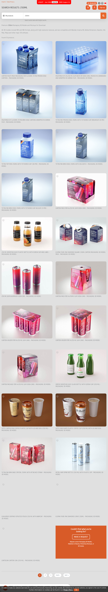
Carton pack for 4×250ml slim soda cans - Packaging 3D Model (78, 296)
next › (58, 575)
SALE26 (54, 2)
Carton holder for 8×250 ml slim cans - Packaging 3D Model (24, 340)
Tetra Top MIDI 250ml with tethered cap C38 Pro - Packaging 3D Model (25, 165)
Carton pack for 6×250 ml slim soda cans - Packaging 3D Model (79, 208)
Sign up (102, 7)
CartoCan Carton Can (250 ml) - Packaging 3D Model (21, 560)
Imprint (4, 2)
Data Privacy (10, 2)
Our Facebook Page (99, 3)
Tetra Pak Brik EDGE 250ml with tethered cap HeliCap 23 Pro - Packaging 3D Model (24, 209)
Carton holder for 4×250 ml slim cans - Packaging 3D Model (78, 340)
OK (76, 590)
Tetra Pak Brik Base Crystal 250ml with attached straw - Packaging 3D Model (26, 473)
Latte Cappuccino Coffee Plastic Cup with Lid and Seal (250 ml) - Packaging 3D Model (25, 429)
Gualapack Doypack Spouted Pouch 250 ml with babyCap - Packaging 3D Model (26, 518)
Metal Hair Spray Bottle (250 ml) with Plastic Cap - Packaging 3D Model (79, 473)
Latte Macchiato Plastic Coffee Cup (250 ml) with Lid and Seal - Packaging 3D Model (79, 429)
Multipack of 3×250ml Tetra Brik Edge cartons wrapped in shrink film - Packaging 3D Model (26, 121)
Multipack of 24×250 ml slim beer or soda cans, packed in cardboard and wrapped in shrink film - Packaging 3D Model (81, 77)
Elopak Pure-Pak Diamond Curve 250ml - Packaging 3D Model (78, 516)
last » (67, 575)
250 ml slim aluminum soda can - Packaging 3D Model (21, 296)
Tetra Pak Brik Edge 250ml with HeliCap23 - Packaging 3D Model (79, 164)
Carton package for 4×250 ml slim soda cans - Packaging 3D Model (26, 384)
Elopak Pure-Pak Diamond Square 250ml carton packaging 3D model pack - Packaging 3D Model (81, 253)
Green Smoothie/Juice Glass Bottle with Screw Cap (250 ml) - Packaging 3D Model (78, 385)
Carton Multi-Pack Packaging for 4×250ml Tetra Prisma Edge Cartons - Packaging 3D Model (24, 77)
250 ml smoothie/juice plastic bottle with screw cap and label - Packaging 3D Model (25, 253)
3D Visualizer (92, 3)
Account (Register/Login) (94, 7)
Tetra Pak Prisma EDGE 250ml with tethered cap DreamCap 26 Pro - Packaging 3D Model (80, 121)
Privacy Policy (68, 590)
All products (9, 16)
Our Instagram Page (102, 3)
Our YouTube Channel (105, 3)
